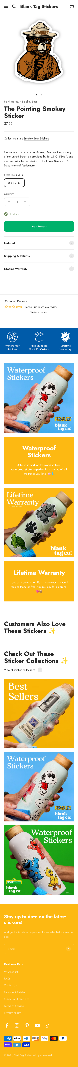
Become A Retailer (15, 992)
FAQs (7, 979)
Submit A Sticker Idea (16, 999)
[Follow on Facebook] (6, 1025)
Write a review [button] (39, 312)
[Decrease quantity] (9, 202)
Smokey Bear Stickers (36, 138)
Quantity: (9, 194)
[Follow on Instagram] (17, 1025)
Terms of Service (14, 1006)
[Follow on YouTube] (37, 1025)
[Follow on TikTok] (47, 1025)
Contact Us (10, 985)
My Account (11, 972)
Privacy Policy (12, 1013)
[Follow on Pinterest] (27, 1025)
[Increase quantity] (25, 202)
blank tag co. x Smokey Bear (20, 102)
